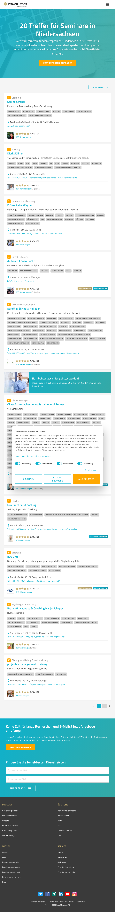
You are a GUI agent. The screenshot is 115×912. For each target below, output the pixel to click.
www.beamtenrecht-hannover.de (65, 353)
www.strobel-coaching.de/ (18, 126)
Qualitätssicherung (66, 901)
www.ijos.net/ (54, 580)
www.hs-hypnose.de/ (55, 636)
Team (60, 820)
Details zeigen (90, 470)
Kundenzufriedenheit (11, 872)
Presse (60, 852)
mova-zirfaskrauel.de (68, 529)
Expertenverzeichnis (66, 872)
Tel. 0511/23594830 (16, 353)
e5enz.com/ (29, 281)
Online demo (63, 862)
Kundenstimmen (65, 830)
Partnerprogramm (10, 830)
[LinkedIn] (61, 894)
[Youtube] (67, 894)
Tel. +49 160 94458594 (17, 177)
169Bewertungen (23, 137)
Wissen (5, 852)
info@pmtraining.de (37, 684)
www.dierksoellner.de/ (68, 177)
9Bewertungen (22, 695)
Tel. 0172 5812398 (15, 636)
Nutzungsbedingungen (38, 901)
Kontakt (61, 835)
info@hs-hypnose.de (35, 636)
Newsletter (62, 857)
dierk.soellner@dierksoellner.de (43, 177)
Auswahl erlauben (57, 479)
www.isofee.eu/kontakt (52, 233)
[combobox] (57, 770)
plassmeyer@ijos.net (36, 580)
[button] (22, 133)
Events (5, 882)
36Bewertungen (23, 540)
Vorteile (5, 820)
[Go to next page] (109, 706)
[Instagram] (74, 894)
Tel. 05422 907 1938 (16, 233)
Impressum (20, 456)
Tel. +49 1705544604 (16, 529)
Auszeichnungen (9, 835)
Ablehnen (28, 479)
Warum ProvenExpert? (67, 810)
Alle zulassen (86, 479)
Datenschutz (53, 901)
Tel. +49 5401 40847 (16, 580)
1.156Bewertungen (24, 592)
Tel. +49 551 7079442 (16, 684)
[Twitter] (40, 894)
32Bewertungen (23, 647)
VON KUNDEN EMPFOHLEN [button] (98, 536)
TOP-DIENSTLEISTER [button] (100, 288)
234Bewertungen (23, 188)
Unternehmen (64, 815)
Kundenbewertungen (11, 867)
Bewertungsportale (10, 862)
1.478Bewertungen (24, 488)
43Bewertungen (23, 244)
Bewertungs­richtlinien (11, 877)
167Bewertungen (23, 364)
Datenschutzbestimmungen (39, 456)
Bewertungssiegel (10, 810)
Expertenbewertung (66, 867)
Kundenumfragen (9, 815)
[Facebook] (47, 894)
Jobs (59, 825)
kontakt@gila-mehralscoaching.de (42, 529)
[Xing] (54, 894)
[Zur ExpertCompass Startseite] (17, 4)
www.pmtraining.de (56, 684)
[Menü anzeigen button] (108, 4)
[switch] (38, 463)
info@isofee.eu (33, 233)
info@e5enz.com (14, 281)
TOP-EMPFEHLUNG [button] (85, 288)
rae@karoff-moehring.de (37, 353)
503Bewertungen (23, 292)
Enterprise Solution (10, 825)
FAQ (4, 857)
